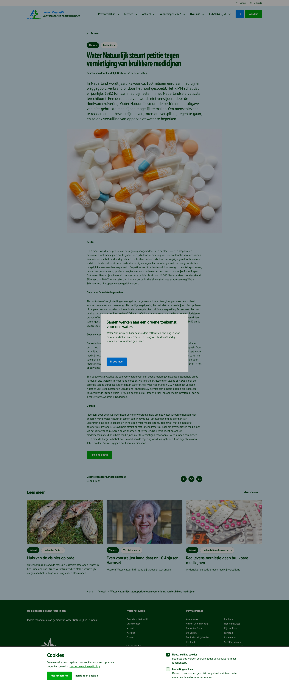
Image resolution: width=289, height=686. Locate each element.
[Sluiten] (185, 317)
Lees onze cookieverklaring (85, 666)
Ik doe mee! (116, 361)
